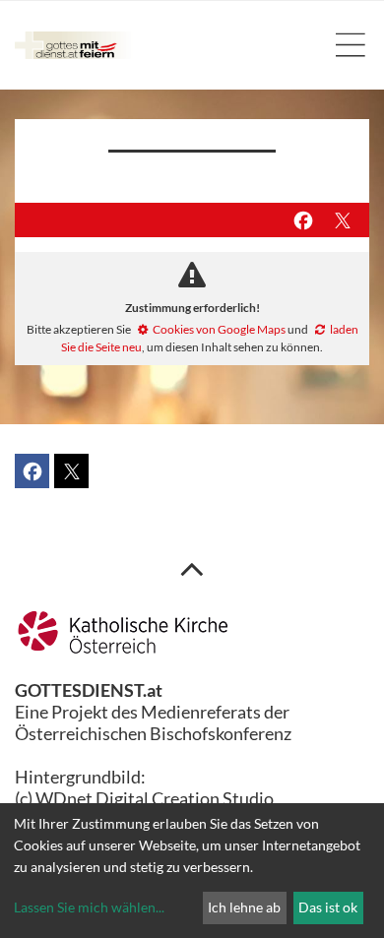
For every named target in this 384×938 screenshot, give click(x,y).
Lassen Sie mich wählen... (89, 907)
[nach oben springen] (192, 568)
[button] (303, 220)
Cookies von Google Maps (219, 329)
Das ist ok (327, 907)
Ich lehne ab (244, 907)
